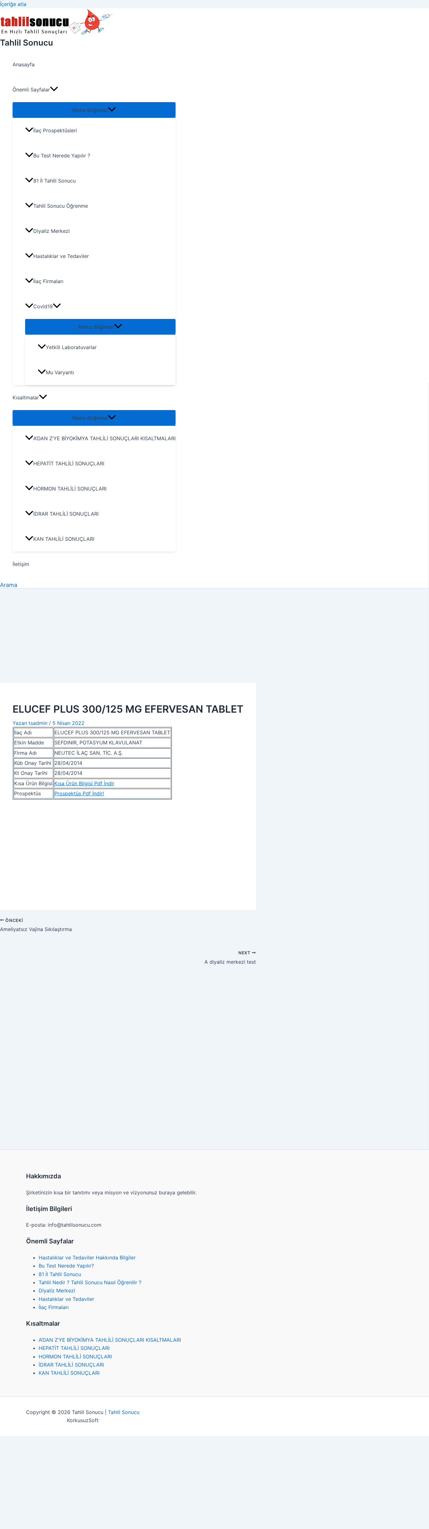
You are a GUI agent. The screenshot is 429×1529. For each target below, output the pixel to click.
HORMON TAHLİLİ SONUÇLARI (69, 488)
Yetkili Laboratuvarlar (71, 347)
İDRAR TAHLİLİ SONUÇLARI (66, 514)
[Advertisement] (214, 636)
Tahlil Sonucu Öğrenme (60, 206)
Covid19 (43, 306)
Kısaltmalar (26, 397)
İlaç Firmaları (48, 281)
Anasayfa (24, 64)
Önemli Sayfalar (31, 89)
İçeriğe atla (13, 4)
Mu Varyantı (60, 372)
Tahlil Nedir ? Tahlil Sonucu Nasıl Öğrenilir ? (90, 1282)
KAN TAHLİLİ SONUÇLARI (63, 539)
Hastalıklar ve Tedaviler (61, 256)
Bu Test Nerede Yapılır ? (61, 155)
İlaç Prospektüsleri (55, 130)
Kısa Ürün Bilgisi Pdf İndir (84, 783)
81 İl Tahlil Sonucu (54, 181)
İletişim (21, 564)
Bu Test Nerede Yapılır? (66, 1266)
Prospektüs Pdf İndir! (79, 793)
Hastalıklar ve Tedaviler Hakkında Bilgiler (87, 1257)
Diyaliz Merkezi (51, 231)
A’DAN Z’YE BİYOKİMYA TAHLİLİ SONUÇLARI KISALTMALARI (104, 438)
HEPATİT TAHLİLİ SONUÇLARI (68, 463)
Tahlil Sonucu (26, 42)
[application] (54, 89)
